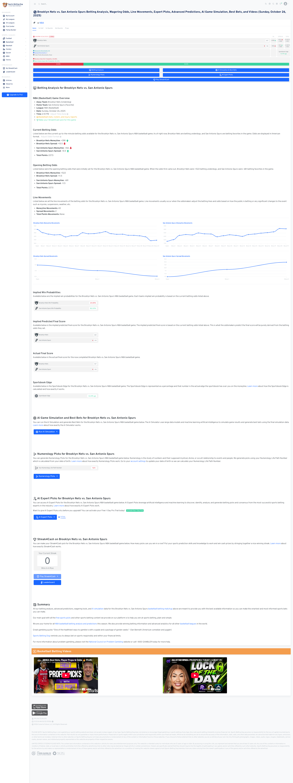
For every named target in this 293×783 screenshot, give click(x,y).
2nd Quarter (59, 28)
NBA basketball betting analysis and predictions (76, 624)
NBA (41, 23)
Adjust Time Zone (58, 114)
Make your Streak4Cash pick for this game (57, 120)
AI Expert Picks (45, 517)
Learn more (252, 386)
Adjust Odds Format (50, 137)
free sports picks (63, 618)
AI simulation (97, 609)
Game (34, 28)
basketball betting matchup (160, 609)
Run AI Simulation (46, 432)
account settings (138, 461)
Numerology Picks (46, 476)
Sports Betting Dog (41, 636)
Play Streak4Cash (47, 576)
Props (67, 28)
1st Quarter (49, 28)
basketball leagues (188, 624)
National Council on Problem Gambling (106, 642)
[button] (285, 3)
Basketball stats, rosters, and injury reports (58, 117)
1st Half (40, 28)
